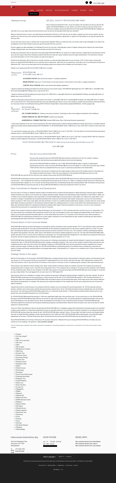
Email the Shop (19, 451)
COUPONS (39, 10)
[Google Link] (90, 2)
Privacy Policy (69, 465)
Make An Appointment (50, 446)
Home (32, 10)
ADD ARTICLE (56, 469)
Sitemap (76, 465)
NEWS (91, 10)
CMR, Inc (75, 461)
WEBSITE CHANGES (65, 457)
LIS (62, 469)
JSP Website (80, 461)
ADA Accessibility (51, 465)
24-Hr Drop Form (42, 465)
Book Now (34, 14)
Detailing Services (62, 10)
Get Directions (15, 445)
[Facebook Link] (87, 2)
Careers (74, 10)
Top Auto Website (88, 461)
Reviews (83, 10)
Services (49, 10)
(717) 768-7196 (99, 3)
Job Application (60, 465)
